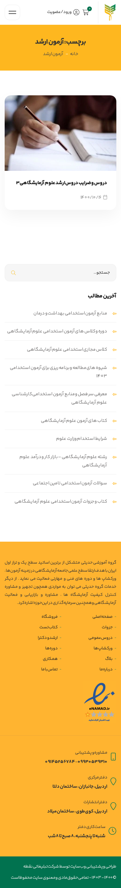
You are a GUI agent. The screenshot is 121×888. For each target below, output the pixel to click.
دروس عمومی (100, 638)
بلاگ (109, 659)
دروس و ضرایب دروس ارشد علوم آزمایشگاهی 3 (61, 183)
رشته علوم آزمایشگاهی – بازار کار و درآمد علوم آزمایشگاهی (63, 461)
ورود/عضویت (59, 12)
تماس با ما (49, 669)
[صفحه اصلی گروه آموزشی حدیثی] (109, 12)
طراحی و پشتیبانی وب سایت (93, 866)
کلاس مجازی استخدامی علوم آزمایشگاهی (67, 349)
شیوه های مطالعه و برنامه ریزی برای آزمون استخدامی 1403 (58, 372)
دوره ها (51, 648)
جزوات (107, 627)
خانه (74, 54)
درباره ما (106, 669)
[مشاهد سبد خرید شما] (87, 12)
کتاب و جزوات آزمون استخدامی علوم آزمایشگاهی (61, 501)
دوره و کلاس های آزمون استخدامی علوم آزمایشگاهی (57, 331)
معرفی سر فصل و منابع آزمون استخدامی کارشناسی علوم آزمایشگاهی (59, 398)
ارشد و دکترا (48, 638)
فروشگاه (50, 616)
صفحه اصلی (102, 616)
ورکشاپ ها (103, 648)
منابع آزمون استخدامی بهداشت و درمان (70, 313)
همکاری (50, 659)
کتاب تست (48, 627)
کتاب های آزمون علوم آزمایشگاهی (74, 420)
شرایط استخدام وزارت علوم (81, 438)
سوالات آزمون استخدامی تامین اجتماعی (70, 483)
